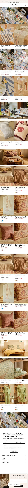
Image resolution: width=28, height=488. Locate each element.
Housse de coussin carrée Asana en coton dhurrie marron (6, 245)
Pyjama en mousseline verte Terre (6, 406)
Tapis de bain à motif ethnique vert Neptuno (6, 380)
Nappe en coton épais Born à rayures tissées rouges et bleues (6, 71)
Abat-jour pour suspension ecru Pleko (7, 217)
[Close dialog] (26, 474)
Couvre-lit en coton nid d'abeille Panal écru (6, 188)
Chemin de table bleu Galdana (5, 46)
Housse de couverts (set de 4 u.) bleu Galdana (6, 97)
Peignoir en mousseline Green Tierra (20, 406)
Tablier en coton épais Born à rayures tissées (21, 97)
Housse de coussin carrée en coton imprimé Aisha (21, 217)
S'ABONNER (14, 451)
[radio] (16, 146)
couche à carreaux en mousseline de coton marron (20, 188)
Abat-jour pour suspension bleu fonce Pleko (21, 142)
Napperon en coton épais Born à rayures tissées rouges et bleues (20, 71)
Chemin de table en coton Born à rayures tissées (21, 46)
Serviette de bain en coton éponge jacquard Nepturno (21, 380)
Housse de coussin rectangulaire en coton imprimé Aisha (20, 245)
